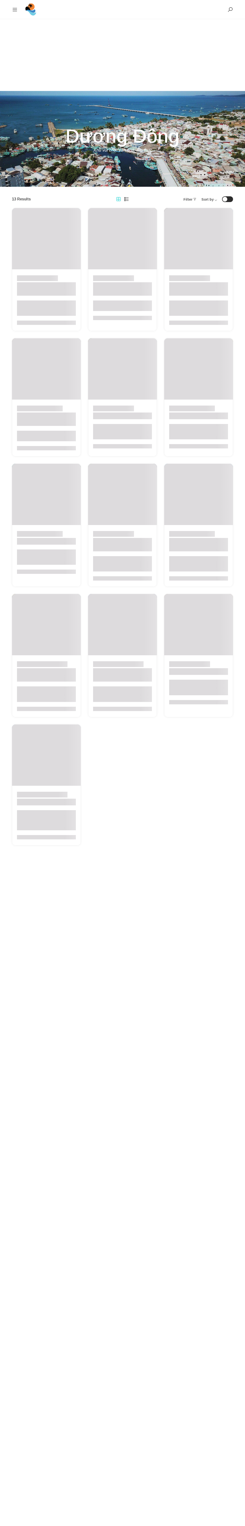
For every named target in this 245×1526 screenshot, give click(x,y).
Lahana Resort (185, 671)
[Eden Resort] (31, 9)
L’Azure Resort (33, 541)
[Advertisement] (122, 55)
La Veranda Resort (38, 802)
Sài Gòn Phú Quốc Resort (198, 415)
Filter (188, 199)
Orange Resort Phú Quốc (121, 415)
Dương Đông (47, 278)
